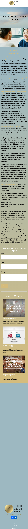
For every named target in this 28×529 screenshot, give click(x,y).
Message (3, 272)
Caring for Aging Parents (9, 375)
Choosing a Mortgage (8, 346)
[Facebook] (12, 517)
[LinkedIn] (15, 517)
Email (2, 263)
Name (2, 253)
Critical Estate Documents (9, 318)
